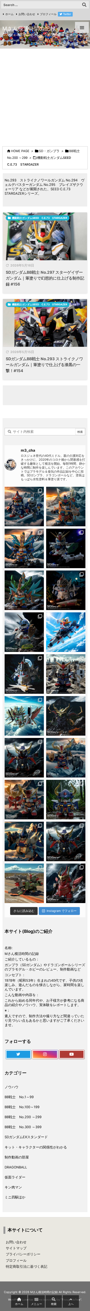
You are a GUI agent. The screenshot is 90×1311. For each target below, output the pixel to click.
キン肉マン (13, 1187)
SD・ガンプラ (49, 151)
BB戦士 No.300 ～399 (23, 1127)
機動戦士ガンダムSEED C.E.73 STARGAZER (39, 218)
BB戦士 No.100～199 (22, 1107)
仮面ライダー (15, 1177)
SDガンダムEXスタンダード (26, 1137)
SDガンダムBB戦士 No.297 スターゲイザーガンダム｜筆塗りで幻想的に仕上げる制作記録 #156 (45, 278)
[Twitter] (18, 1054)
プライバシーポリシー (23, 1254)
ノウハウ (11, 1087)
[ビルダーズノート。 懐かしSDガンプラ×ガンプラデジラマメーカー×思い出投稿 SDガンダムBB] (65, 757)
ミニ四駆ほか (15, 1197)
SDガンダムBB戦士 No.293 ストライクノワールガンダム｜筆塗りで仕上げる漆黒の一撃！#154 (44, 365)
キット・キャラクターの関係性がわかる (36, 1147)
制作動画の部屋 (17, 1157)
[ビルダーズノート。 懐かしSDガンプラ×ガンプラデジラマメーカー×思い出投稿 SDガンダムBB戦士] (24, 506)
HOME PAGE (20, 151)
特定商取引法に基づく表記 (26, 1266)
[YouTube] (71, 1054)
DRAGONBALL (16, 1167)
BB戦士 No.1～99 (19, 1097)
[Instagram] (44, 1054)
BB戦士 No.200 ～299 (23, 1117)
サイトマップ (16, 1248)
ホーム (9, 14)
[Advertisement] (45, 96)
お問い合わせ (26, 14)
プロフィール (48, 14)
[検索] (84, 5)
